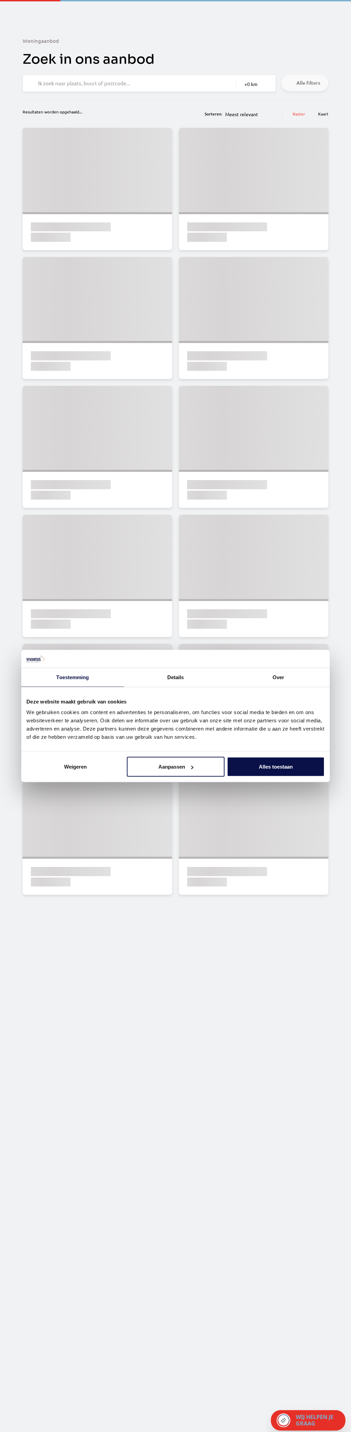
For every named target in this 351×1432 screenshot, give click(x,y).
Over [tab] (278, 677)
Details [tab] (175, 677)
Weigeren (75, 767)
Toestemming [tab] (72, 677)
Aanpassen (171, 767)
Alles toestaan (276, 767)
